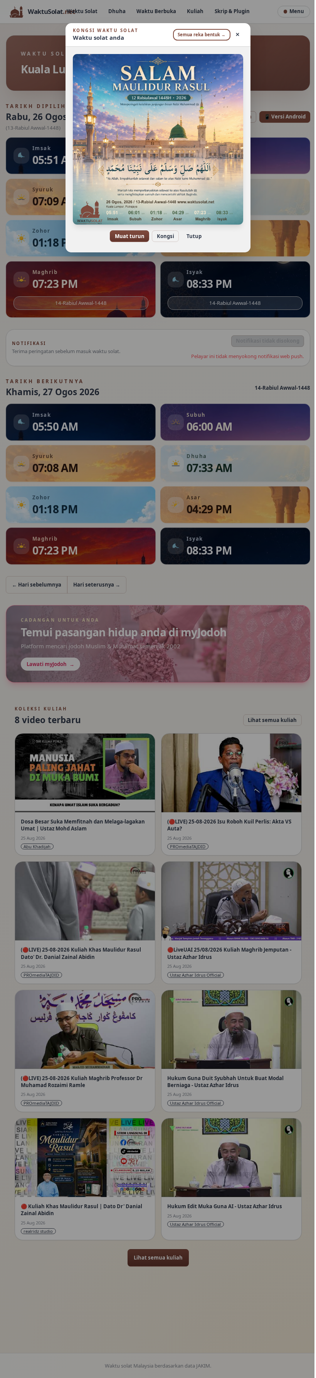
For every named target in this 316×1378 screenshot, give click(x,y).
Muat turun (126, 236)
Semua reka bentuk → (199, 34)
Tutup (190, 236)
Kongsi (162, 236)
